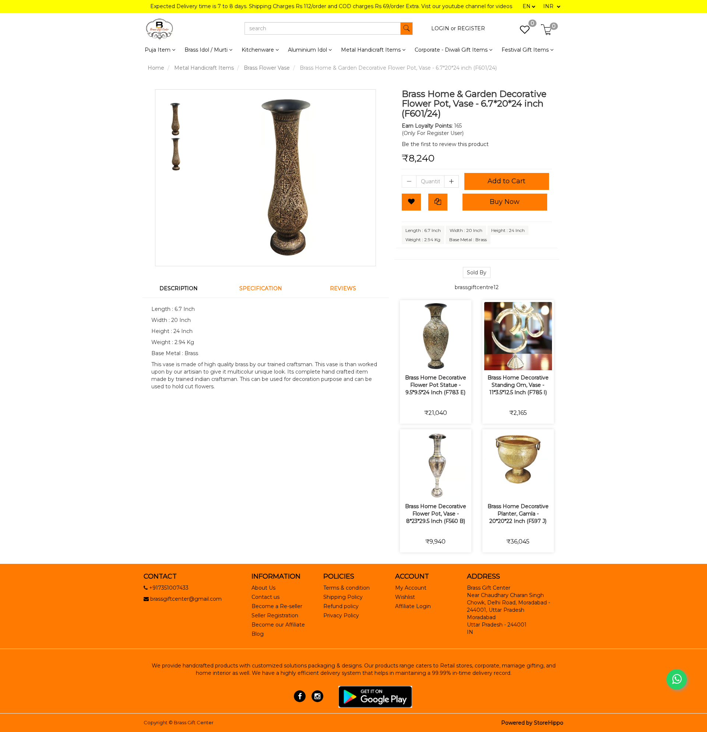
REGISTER (471, 28)
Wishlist (405, 597)
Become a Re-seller (277, 606)
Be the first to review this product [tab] (445, 144)
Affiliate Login (413, 606)
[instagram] (317, 696)
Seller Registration (275, 615)
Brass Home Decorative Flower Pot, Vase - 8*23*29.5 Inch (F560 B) (435, 513)
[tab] (183, 288)
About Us (263, 587)
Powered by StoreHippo (532, 722)
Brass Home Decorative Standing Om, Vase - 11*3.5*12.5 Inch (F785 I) (518, 385)
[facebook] (300, 696)
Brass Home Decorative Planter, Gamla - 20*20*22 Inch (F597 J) (518, 513)
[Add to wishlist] (427, 360)
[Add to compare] (444, 360)
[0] (521, 31)
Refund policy (341, 606)
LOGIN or (443, 28)
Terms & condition (346, 587)
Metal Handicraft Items (204, 68)
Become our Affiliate (278, 624)
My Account (410, 587)
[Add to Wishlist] (411, 202)
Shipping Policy (343, 597)
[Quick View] (461, 360)
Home (156, 68)
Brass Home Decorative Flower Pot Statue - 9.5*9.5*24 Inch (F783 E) (435, 385)
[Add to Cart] (410, 360)
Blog (258, 634)
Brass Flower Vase (267, 68)
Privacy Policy (341, 615)
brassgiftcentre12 (477, 287)
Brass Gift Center (194, 722)
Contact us (265, 597)
